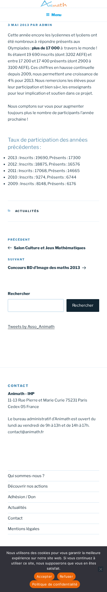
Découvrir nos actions (28, 486)
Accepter (44, 576)
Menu (56, 14)
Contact (15, 518)
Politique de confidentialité (54, 584)
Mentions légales (23, 529)
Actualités (27, 211)
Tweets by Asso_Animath (31, 326)
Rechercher (19, 293)
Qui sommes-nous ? (26, 475)
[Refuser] (100, 569)
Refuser (66, 576)
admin (45, 25)
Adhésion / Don (22, 497)
